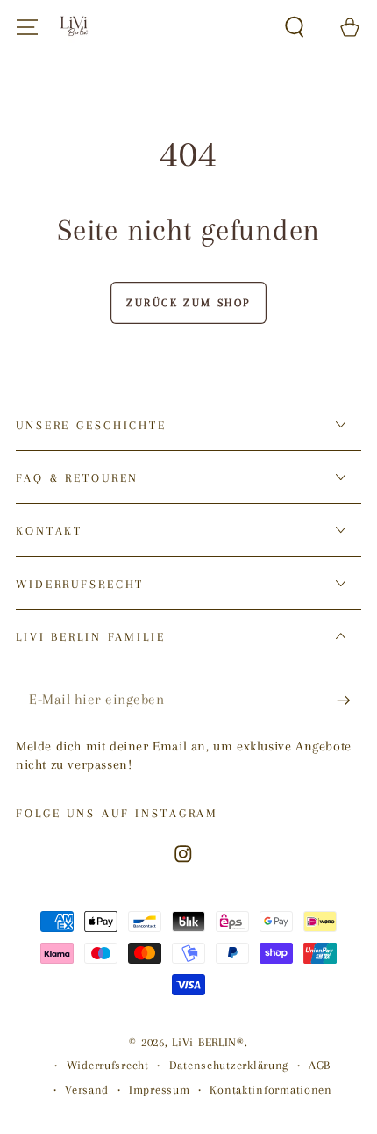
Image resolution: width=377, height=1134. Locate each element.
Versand (87, 1089)
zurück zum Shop (188, 303)
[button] (294, 28)
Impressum (159, 1089)
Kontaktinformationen (270, 1089)
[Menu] (27, 28)
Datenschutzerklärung (228, 1065)
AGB (320, 1065)
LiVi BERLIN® (208, 1042)
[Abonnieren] (349, 701)
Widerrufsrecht (108, 1065)
